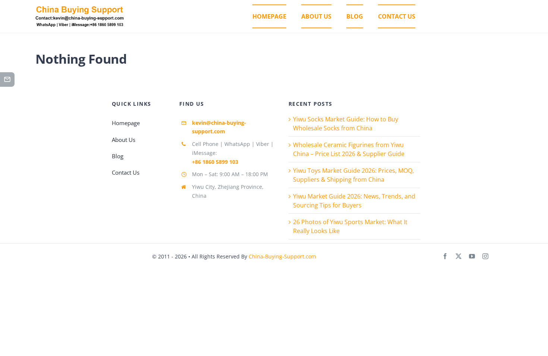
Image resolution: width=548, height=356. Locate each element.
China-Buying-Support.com (282, 256)
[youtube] (472, 256)
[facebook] (445, 256)
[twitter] (459, 256)
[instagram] (485, 256)
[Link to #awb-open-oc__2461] (7, 79)
